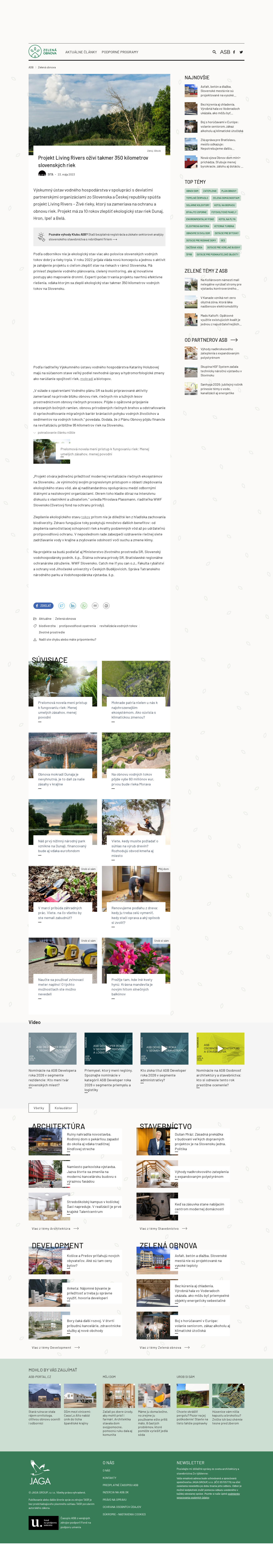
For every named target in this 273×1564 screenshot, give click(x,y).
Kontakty (109, 1477)
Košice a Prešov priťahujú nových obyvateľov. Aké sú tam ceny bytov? (93, 1260)
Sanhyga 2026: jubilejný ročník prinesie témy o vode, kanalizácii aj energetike (222, 388)
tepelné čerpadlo (197, 198)
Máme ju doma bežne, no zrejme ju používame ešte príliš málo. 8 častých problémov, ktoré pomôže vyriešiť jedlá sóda (153, 1423)
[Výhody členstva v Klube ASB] (41, 236)
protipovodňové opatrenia (77, 626)
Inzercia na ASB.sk (116, 1492)
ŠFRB (189, 254)
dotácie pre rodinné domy (201, 240)
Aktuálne (45, 618)
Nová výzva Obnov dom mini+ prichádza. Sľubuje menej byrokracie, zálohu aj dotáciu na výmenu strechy (222, 162)
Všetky (39, 1108)
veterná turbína (224, 226)
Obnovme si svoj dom (198, 233)
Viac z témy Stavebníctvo (159, 1228)
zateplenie (210, 190)
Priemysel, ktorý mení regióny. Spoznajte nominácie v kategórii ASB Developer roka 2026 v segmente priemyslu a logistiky (109, 1080)
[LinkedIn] (73, 606)
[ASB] (225, 52)
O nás (106, 1470)
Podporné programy (120, 52)
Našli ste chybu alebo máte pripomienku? (67, 639)
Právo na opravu (115, 1499)
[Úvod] (43, 56)
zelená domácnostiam (226, 198)
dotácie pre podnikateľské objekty (217, 254)
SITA (50, 174)
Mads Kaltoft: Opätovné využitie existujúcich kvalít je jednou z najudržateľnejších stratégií (220, 319)
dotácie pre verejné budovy (223, 247)
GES (223, 240)
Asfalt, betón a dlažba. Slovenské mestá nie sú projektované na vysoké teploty (201, 1260)
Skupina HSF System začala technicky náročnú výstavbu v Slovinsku (221, 371)
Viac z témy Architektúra (51, 1228)
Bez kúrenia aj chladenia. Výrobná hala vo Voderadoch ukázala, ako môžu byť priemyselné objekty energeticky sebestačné (220, 108)
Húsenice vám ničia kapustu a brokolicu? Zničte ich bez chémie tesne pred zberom (227, 1417)
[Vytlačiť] (106, 606)
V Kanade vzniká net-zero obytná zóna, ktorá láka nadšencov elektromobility (219, 302)
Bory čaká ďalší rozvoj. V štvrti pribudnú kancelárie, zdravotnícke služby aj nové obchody (94, 1325)
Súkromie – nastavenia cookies (124, 1514)
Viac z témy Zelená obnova (160, 1347)
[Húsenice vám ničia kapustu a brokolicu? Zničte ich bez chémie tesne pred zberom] (228, 1395)
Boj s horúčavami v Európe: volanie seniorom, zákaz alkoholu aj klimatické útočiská (202, 1325)
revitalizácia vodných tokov (118, 626)
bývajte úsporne (196, 212)
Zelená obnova (65, 618)
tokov (85, 517)
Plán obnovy (228, 190)
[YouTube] (84, 606)
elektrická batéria (197, 226)
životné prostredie (52, 632)
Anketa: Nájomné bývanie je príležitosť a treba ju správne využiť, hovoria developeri (89, 1293)
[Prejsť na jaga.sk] (62, 1472)
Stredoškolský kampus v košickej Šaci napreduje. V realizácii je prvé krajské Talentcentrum (94, 1206)
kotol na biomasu (224, 205)
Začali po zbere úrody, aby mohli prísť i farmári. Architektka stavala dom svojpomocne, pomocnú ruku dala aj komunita (118, 1423)
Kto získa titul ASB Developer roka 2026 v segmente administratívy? (163, 1075)
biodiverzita (47, 626)
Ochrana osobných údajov (122, 1507)
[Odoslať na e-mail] (95, 606)
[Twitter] (241, 52)
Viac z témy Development (51, 1347)
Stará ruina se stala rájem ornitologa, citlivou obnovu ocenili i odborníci (44, 1417)
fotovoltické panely (223, 212)
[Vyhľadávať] (214, 52)
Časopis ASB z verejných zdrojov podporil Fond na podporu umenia (76, 1522)
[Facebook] (234, 52)
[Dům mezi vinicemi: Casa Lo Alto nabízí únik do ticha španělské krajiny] (80, 1395)
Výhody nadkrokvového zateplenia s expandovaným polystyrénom (220, 353)
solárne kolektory (197, 205)
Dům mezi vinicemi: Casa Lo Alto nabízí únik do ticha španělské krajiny (77, 1417)
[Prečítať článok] (53, 1049)
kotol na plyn (227, 219)
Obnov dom (192, 190)
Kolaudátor (63, 1108)
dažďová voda (194, 247)
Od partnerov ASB (206, 340)
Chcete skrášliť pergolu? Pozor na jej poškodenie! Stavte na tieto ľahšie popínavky (192, 1417)
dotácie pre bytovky (227, 233)
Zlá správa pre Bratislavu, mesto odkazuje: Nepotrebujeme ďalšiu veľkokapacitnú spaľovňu (218, 144)
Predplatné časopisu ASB (120, 1485)
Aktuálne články (81, 52)
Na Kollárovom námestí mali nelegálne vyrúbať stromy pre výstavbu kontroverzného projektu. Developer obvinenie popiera (222, 284)
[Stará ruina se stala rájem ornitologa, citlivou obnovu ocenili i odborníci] (45, 1395)
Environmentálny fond (200, 219)
